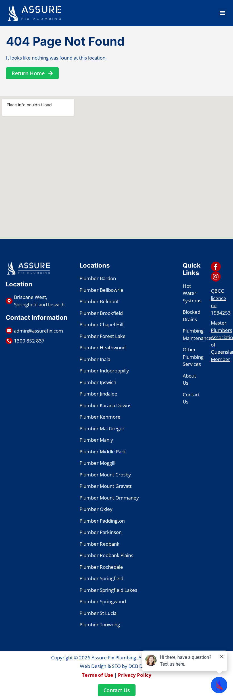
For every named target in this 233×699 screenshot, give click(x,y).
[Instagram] (216, 277)
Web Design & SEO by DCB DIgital (116, 666)
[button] (222, 13)
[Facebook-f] (216, 267)
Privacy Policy (134, 675)
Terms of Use (97, 675)
